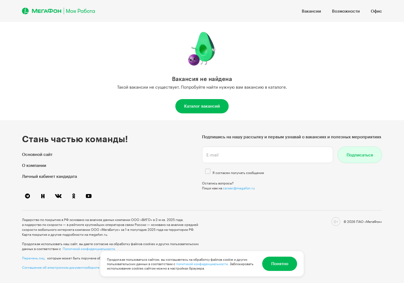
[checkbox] (208, 171)
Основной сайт (37, 154)
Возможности (346, 11)
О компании (34, 165)
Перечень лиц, (34, 258)
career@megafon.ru (239, 188)
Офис (376, 11)
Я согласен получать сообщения (238, 173)
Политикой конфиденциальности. (89, 249)
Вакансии (311, 11)
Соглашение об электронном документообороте (60, 267)
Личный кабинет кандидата (49, 176)
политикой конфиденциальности (202, 264)
